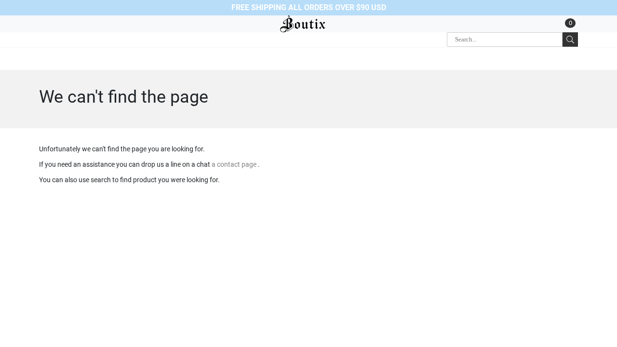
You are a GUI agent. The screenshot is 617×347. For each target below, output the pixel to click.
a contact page (235, 164)
